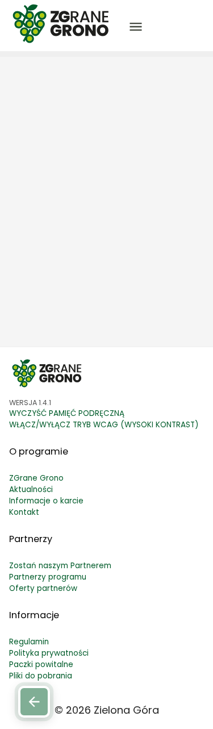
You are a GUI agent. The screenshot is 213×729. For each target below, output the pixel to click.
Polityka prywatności (49, 653)
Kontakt (24, 512)
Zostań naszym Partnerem (60, 565)
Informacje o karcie (46, 500)
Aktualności (31, 489)
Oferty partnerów (43, 588)
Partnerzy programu (47, 577)
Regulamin (29, 641)
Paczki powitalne (41, 664)
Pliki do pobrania (40, 675)
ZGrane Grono (36, 478)
